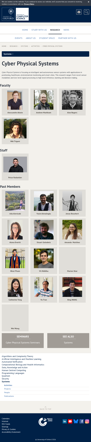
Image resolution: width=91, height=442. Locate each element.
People (7, 392)
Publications (9, 396)
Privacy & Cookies (9, 429)
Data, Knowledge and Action (14, 367)
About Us (31, 38)
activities (35, 46)
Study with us (39, 29)
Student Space (47, 38)
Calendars (6, 418)
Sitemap (5, 426)
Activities (8, 385)
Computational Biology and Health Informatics (23, 364)
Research (56, 29)
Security (5, 378)
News (66, 29)
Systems (24, 46)
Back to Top (45, 409)
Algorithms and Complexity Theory (17, 356)
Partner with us (67, 38)
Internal (5, 421)
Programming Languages (13, 373)
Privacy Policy (29, 4)
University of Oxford (44, 439)
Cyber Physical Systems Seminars (23, 342)
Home (25, 29)
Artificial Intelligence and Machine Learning (21, 359)
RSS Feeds (6, 424)
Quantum (6, 375)
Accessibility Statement (11, 432)
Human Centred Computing (14, 370)
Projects (7, 389)
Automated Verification (12, 361)
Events (18, 38)
